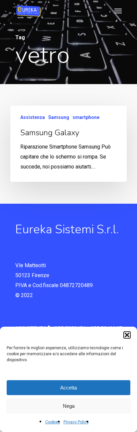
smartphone (85, 117)
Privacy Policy (76, 422)
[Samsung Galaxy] (68, 144)
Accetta (68, 387)
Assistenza (32, 117)
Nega (68, 406)
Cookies (52, 422)
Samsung (58, 117)
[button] (127, 335)
